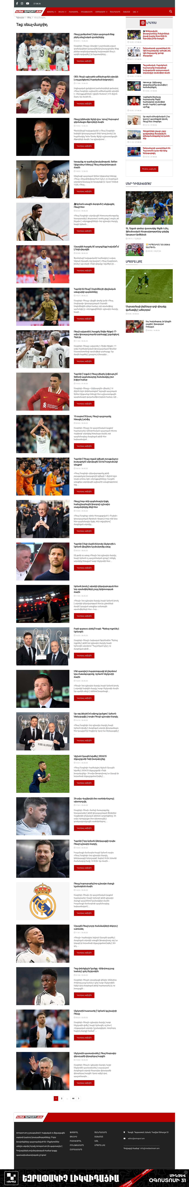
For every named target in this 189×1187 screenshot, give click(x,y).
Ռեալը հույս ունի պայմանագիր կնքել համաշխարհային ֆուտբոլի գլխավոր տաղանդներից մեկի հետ (92, 504)
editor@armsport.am (136, 1139)
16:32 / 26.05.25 (81, 635)
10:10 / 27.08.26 (151, 157)
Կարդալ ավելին (84, 61)
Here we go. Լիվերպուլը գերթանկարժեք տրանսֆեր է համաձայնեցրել (155, 85)
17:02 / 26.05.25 (81, 596)
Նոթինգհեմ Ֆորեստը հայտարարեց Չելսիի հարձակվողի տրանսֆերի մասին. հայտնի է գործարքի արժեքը (154, 102)
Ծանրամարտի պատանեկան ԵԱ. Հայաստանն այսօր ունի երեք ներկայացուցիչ (157, 150)
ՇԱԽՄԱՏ (126, 12)
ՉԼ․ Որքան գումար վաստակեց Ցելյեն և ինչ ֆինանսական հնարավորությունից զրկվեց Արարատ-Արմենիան (147, 231)
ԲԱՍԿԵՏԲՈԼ (73, 12)
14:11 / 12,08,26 (134, 239)
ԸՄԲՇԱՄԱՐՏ (100, 12)
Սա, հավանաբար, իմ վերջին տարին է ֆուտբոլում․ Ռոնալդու (158, 324)
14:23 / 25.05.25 (81, 890)
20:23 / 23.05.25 (81, 1018)
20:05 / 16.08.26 (153, 330)
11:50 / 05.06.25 (81, 341)
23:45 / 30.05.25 (81, 423)
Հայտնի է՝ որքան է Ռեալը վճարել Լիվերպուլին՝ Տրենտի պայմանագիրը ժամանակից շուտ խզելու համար (96, 377)
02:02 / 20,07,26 (154, 251)
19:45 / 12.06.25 (81, 126)
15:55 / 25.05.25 (81, 848)
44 (73, 1098)
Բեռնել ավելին (149, 169)
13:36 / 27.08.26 (151, 91)
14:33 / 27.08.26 (135, 42)
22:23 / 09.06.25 (81, 211)
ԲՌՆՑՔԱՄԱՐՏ (86, 12)
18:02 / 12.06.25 (81, 171)
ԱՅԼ (134, 12)
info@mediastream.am (149, 1148)
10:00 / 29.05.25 (81, 511)
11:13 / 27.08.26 (135, 142)
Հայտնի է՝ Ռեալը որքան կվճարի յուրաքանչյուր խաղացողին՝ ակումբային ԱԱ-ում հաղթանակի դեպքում (96, 462)
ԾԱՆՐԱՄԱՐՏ (115, 12)
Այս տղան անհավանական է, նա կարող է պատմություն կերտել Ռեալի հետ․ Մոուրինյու (156, 119)
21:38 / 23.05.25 (81, 975)
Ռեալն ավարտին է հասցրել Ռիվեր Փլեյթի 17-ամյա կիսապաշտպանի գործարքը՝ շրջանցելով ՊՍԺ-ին (96, 334)
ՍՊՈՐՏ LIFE (99, 1145)
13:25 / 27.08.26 (135, 111)
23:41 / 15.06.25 (81, 41)
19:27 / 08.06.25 (81, 296)
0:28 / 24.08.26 (133, 314)
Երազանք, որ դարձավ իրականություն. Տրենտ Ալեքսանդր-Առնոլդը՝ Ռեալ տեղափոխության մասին (95, 164)
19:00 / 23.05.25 (81, 1060)
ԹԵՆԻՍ (61, 12)
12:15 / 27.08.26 (151, 125)
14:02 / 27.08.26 (135, 76)
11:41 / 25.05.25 (81, 933)
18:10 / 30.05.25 (81, 469)
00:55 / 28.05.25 (81, 551)
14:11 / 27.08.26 (135, 59)
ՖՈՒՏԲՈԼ (50, 12)
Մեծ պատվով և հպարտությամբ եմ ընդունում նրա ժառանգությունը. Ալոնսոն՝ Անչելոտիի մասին (95, 674)
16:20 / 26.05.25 (81, 681)
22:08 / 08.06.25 (81, 253)
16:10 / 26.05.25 (81, 720)
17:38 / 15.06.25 (81, 83)
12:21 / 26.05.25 (81, 763)
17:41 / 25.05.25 (81, 805)
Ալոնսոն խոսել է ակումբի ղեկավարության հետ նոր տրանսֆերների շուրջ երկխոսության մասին (96, 589)
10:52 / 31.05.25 (81, 384)
